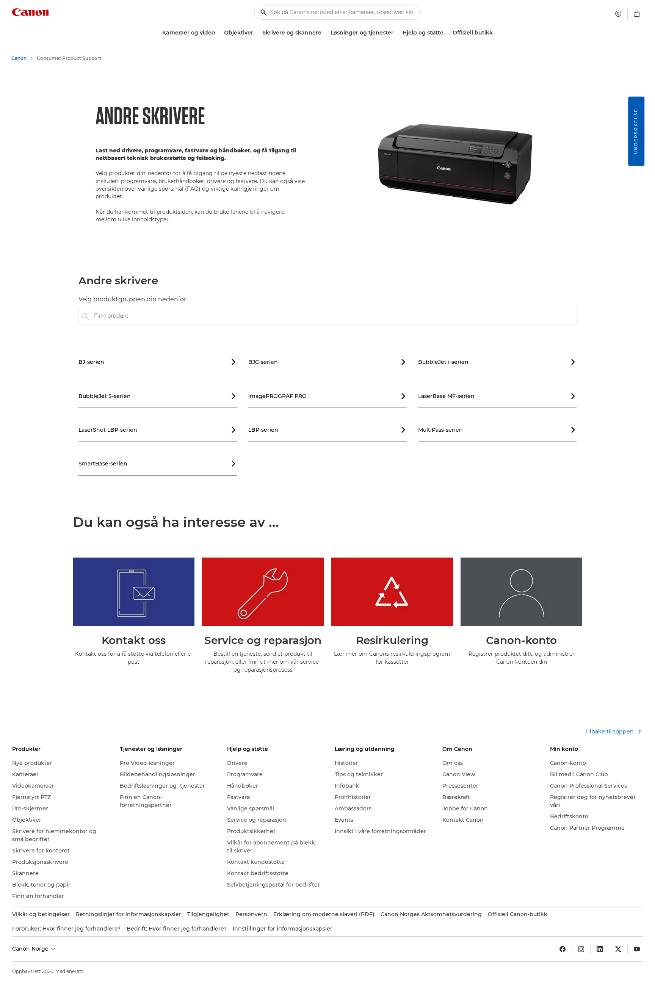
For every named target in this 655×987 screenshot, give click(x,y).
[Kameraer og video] (218, 33)
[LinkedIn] (600, 949)
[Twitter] (618, 949)
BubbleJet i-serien (497, 362)
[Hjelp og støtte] (446, 33)
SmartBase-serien (157, 463)
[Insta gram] (581, 949)
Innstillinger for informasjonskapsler (282, 928)
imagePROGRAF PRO (327, 396)
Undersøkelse (635, 131)
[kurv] (637, 14)
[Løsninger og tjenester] (396, 33)
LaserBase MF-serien (497, 396)
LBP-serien (327, 429)
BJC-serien (327, 362)
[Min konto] (618, 14)
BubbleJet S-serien (157, 396)
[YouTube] (637, 949)
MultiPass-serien (497, 429)
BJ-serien (157, 362)
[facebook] (562, 949)
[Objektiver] (256, 33)
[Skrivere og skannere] (324, 33)
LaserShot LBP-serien (157, 429)
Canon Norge (31, 948)
